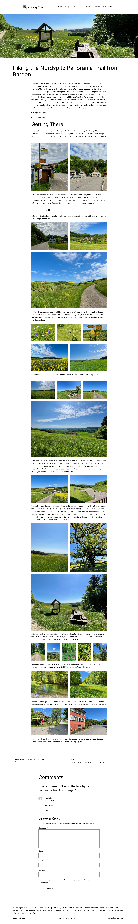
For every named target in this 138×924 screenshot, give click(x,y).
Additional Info (39, 118)
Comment (43, 828)
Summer (105, 762)
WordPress (71, 918)
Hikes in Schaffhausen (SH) (86, 762)
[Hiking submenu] (69, 6)
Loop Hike (40, 759)
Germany (33, 759)
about (110, 918)
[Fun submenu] (83, 6)
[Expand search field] (117, 7)
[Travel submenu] (91, 6)
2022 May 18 (49, 800)
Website (41, 870)
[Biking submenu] (77, 6)
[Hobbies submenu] (100, 6)
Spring (99, 762)
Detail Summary (39, 113)
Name (41, 851)
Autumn (73, 762)
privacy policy (119, 918)
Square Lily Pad (19, 918)
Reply (46, 810)
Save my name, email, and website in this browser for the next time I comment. (68, 881)
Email (41, 861)
